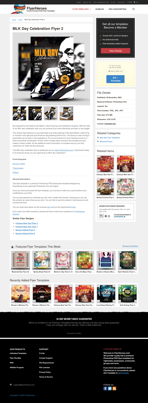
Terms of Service (46, 377)
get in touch (123, 373)
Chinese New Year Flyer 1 (26, 226)
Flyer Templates (80, 9)
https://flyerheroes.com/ (64, 150)
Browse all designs (130, 246)
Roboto (16, 172)
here (49, 207)
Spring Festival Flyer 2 (25, 233)
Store (20, 20)
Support (121, 2)
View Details (115, 50)
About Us (87, 2)
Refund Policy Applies (74, 333)
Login (129, 2)
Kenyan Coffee (19, 163)
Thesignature (18, 168)
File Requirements (46, 362)
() (137, 2)
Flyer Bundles (15, 358)
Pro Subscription (117, 9)
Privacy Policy (45, 372)
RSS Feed (114, 388)
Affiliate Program (17, 367)
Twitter (110, 388)
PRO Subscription (101, 2)
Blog (113, 2)
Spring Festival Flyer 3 (25, 230)
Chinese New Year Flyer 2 (26, 223)
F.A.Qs (42, 353)
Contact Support (46, 358)
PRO (12, 362)
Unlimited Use (110, 123)
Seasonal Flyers (106, 141)
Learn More (119, 216)
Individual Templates (18, 353)
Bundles (100, 9)
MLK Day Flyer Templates (110, 138)
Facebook (105, 388)
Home (78, 2)
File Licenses (44, 367)
